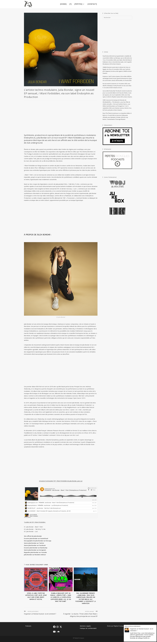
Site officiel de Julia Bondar (33, 536)
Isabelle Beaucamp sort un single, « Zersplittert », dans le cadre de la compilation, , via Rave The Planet (60, 597)
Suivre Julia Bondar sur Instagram (35, 550)
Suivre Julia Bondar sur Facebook (35, 545)
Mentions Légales (85, 626)
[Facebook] (54, 627)
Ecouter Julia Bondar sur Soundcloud (36, 538)
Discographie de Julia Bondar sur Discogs (37, 541)
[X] (61, 627)
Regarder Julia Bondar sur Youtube (35, 552)
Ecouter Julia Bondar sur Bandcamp (35, 548)
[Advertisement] (60, 117)
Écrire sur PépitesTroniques (116, 626)
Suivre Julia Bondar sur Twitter (34, 543)
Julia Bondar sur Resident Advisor (35, 555)
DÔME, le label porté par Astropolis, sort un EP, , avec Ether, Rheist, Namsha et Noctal (35, 596)
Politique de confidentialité (88, 628)
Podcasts (28, 626)
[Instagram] (58, 627)
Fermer (155, 625)
